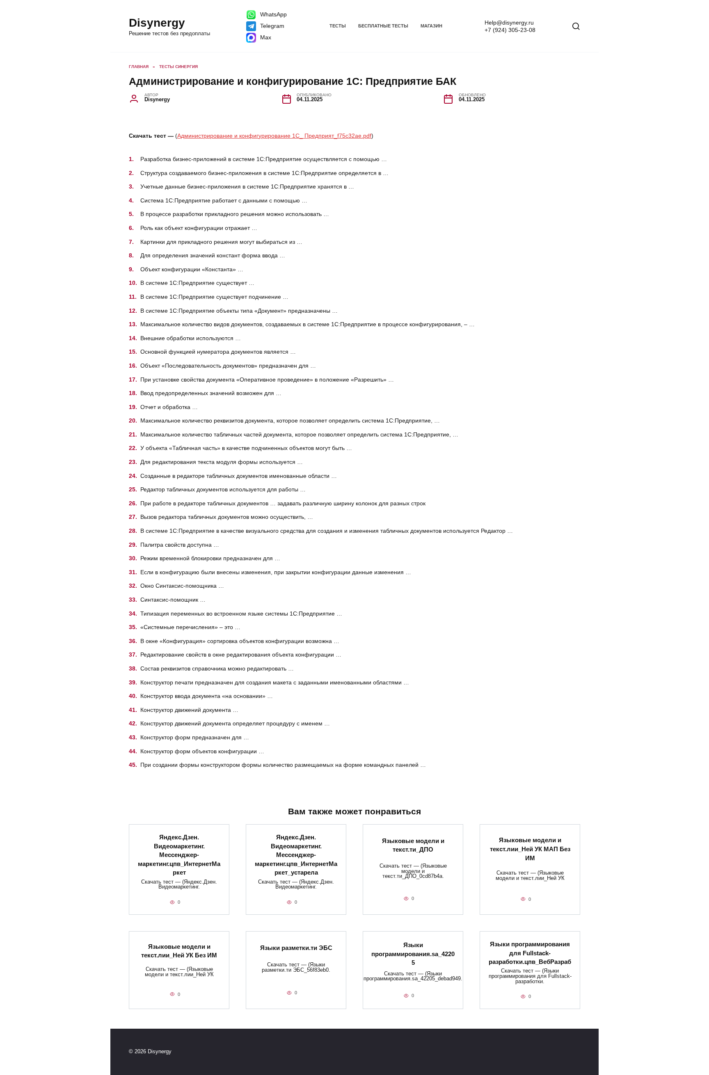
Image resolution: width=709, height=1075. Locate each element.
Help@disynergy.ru (509, 22)
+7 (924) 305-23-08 (510, 30)
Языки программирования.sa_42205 (413, 953)
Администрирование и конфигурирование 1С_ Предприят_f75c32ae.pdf (274, 135)
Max (264, 37)
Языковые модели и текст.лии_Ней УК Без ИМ (179, 951)
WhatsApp (272, 14)
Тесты (337, 25)
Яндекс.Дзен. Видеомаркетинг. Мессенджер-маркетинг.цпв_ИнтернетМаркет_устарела (296, 855)
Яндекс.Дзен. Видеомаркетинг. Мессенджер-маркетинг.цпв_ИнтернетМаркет (179, 855)
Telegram (271, 26)
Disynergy (157, 22)
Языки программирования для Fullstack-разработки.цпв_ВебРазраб (530, 953)
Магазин (431, 25)
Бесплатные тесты (383, 25)
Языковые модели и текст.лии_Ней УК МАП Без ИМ (530, 848)
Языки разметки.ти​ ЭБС (296, 947)
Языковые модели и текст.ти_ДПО (413, 845)
